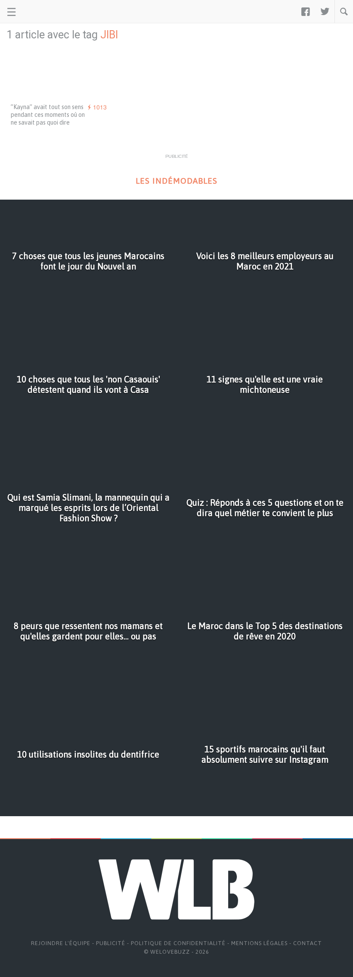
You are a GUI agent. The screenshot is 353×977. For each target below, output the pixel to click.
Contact (307, 943)
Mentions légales (259, 943)
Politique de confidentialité (178, 943)
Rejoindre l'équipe (60, 943)
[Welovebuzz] (39, 11)
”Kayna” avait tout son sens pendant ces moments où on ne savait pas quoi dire (48, 114)
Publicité (110, 943)
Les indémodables (176, 181)
